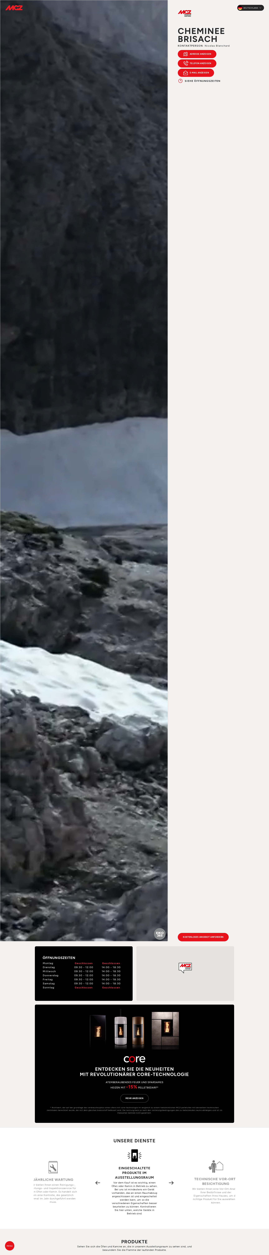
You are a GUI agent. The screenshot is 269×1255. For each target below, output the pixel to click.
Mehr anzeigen (134, 1098)
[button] (185, 968)
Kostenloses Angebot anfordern (203, 937)
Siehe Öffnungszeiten (202, 80)
